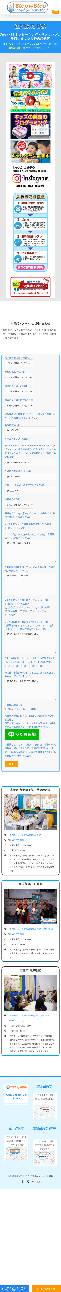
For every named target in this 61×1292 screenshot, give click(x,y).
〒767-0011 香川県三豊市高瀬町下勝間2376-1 (45, 1145)
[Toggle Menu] (55, 12)
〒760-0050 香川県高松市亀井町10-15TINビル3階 (16, 1140)
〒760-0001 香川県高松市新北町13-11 (44, 1098)
